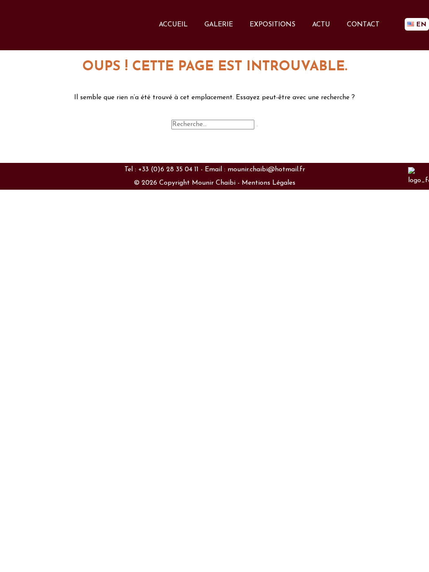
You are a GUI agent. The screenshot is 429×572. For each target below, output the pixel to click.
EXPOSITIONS (272, 24)
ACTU (321, 24)
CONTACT (363, 24)
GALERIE (218, 24)
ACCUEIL (173, 24)
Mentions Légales (268, 183)
